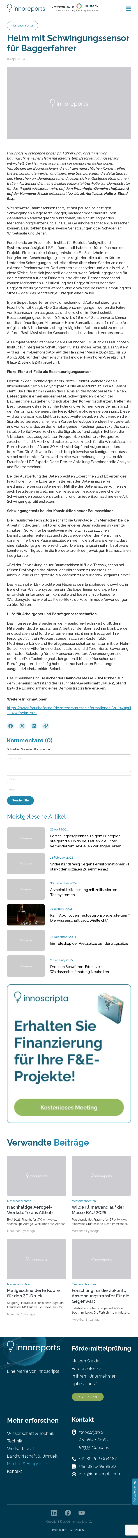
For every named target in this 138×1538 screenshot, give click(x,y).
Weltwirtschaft (21, 1448)
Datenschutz (78, 1530)
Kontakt (14, 1471)
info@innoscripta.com (100, 1473)
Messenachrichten (23, 25)
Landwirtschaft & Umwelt (32, 1456)
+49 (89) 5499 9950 (97, 1466)
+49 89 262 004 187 (98, 1458)
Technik (14, 1441)
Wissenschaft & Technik (30, 1433)
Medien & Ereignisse (27, 1463)
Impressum (59, 1530)
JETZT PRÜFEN (87, 1396)
